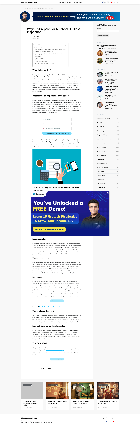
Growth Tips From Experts (104, 139)
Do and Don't (100, 127)
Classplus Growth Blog (29, 2)
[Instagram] (108, 2)
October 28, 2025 (101, 48)
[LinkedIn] (117, 422)
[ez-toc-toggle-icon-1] (65, 45)
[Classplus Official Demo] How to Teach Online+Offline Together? (51, 49)
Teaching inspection (40, 58)
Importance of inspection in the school (43, 51)
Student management (102, 167)
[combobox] (44, 128)
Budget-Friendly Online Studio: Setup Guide (111, 59)
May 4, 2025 (108, 84)
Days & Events (101, 122)
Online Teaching (101, 155)
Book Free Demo (103, 35)
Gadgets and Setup (102, 135)
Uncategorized (101, 187)
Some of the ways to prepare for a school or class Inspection (49, 53)
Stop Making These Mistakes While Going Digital (106, 45)
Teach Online (100, 171)
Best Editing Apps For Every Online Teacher (111, 51)
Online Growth (101, 151)
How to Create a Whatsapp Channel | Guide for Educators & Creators (111, 105)
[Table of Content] (66, 45)
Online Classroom (101, 147)
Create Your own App (98, 418)
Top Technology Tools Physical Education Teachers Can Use (111, 81)
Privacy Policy (78, 2)
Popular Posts (100, 159)
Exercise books (39, 54)
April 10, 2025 (108, 100)
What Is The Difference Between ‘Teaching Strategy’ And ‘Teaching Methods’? (111, 89)
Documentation (39, 56)
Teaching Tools (101, 175)
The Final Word (37, 65)
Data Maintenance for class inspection (44, 63)
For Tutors (89, 418)
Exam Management (102, 131)
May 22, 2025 (108, 75)
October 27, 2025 (109, 54)
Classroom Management (103, 118)
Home (59, 2)
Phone (99, 28)
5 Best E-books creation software (111, 73)
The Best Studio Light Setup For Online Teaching (111, 97)
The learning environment (41, 61)
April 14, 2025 (108, 92)
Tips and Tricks (101, 183)
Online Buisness (101, 143)
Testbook (116, 418)
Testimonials (100, 179)
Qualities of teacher (102, 163)
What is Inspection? (38, 47)
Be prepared (38, 59)
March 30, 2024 (109, 108)
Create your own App (67, 2)
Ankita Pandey (36, 36)
